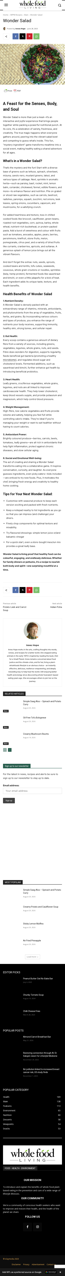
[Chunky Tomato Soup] (12, 1000)
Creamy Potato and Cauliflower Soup (40, 907)
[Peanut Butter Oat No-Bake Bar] (12, 983)
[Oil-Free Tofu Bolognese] (12, 722)
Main (26, 15)
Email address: (11, 785)
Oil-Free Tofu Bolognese (34, 717)
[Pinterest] (29, 36)
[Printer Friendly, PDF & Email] (12, 92)
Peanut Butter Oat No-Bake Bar (38, 978)
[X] (23, 36)
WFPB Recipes (16, 15)
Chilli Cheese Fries (31, 1011)
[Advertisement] (32, 846)
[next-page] (10, 750)
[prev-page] (5, 750)
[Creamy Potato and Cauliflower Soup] (12, 911)
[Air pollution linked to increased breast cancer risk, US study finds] (12, 1074)
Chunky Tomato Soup (33, 995)
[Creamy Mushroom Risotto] (12, 739)
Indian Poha (56, 607)
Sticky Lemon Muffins (33, 923)
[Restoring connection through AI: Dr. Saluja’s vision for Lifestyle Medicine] (12, 1058)
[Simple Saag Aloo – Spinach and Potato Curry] (12, 706)
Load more (31, 956)
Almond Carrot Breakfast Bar (37, 1037)
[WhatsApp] (36, 36)
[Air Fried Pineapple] (12, 945)
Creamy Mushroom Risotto (36, 734)
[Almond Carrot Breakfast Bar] (12, 1041)
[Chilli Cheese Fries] (12, 1016)
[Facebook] (16, 36)
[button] (32, 1272)
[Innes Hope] (5, 28)
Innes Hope (20, 28)
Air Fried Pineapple (32, 940)
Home (5, 15)
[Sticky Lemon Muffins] (12, 928)
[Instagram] (37, 1227)
